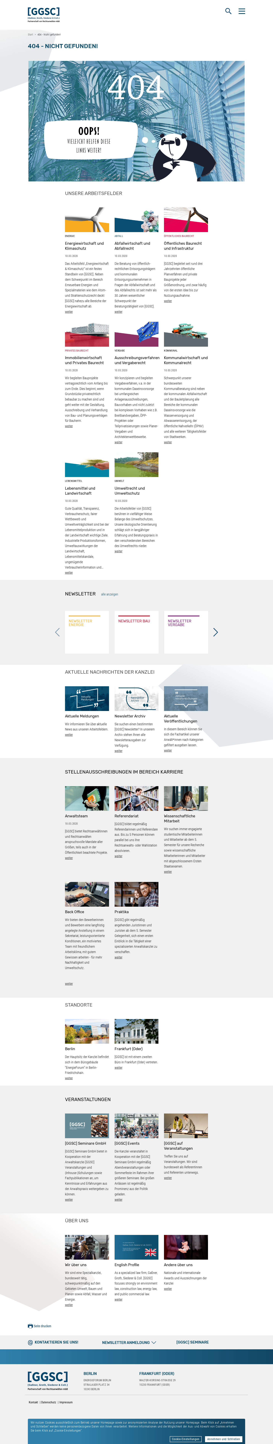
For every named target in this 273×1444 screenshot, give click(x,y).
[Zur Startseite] (44, 15)
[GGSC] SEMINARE (192, 1342)
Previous (57, 632)
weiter (69, 312)
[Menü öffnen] (241, 11)
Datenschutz (48, 1402)
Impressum (66, 1402)
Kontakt (33, 1402)
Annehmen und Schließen (223, 1439)
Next (215, 632)
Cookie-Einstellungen (185, 1439)
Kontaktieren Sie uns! (56, 1342)
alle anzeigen (109, 594)
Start (30, 34)
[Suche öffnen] (228, 11)
